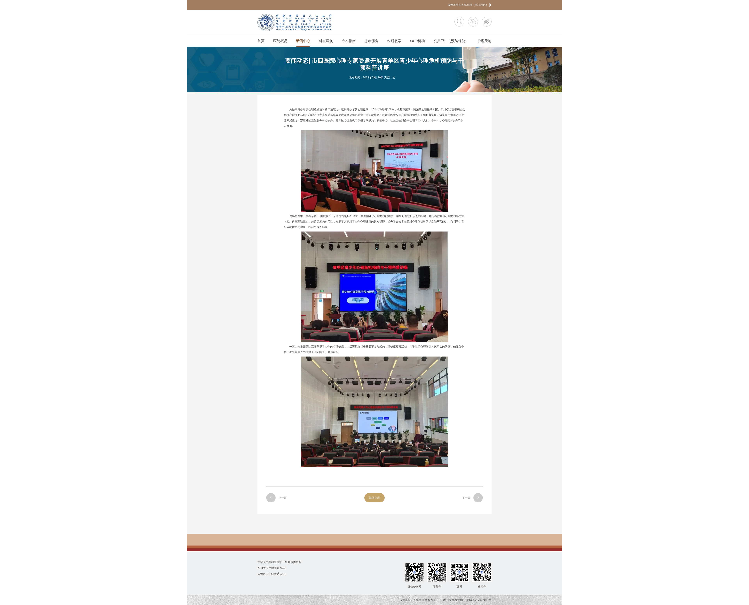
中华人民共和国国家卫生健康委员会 (279, 562)
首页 (260, 41)
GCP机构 (417, 41)
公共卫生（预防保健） (451, 41)
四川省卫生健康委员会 (271, 568)
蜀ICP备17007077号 (479, 599)
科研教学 (394, 41)
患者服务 (372, 41)
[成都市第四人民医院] (294, 22)
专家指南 (349, 41)
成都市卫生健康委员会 (271, 573)
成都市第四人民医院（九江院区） (468, 4)
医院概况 (280, 41)
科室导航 (326, 41)
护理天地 (484, 41)
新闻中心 (303, 41)
